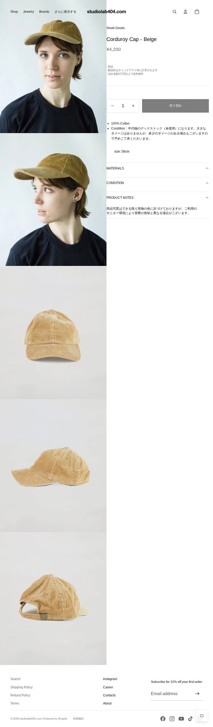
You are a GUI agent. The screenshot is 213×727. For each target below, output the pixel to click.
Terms (14, 703)
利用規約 (78, 718)
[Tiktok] (190, 719)
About (107, 703)
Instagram (110, 679)
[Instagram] (172, 719)
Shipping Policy (21, 687)
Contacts (109, 695)
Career (108, 687)
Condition (115, 183)
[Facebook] (163, 719)
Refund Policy (20, 695)
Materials (115, 168)
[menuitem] (65, 11)
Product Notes (120, 198)
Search (15, 679)
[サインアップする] (197, 694)
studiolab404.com (30, 718)
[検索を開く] (174, 11)
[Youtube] (181, 719)
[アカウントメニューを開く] (185, 11)
